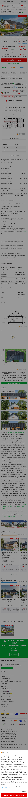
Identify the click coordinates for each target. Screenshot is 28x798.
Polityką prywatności (5, 787)
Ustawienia (23, 791)
